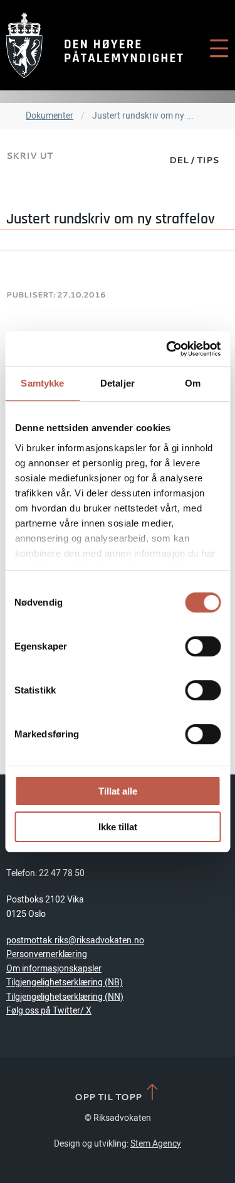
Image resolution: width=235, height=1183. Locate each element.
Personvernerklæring (46, 954)
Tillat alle (117, 791)
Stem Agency (155, 1143)
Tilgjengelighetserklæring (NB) (64, 982)
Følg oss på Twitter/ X (48, 1010)
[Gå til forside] (94, 45)
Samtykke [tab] (42, 383)
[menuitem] (194, 159)
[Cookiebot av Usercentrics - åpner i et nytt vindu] (167, 349)
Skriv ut (29, 155)
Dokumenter (49, 115)
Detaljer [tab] (117, 383)
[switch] (203, 646)
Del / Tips (194, 160)
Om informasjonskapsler (54, 968)
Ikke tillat (117, 827)
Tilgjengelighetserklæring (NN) (64, 997)
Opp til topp (109, 1096)
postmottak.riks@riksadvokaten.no (75, 940)
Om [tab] (193, 383)
